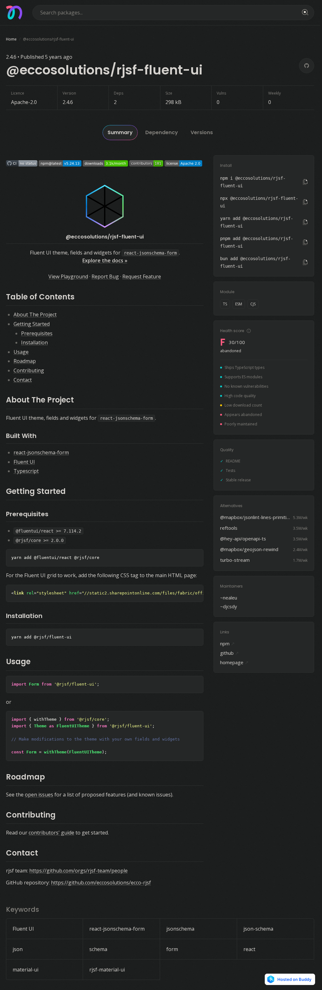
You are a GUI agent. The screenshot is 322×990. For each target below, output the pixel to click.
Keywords (22, 909)
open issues (39, 794)
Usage (21, 351)
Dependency (161, 132)
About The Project (35, 314)
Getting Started (32, 323)
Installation (34, 342)
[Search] (304, 12)
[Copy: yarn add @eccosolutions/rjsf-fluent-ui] (305, 222)
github (229, 653)
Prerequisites (37, 333)
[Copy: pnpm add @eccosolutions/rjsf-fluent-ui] (305, 242)
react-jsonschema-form (41, 452)
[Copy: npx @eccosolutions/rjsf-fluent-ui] (305, 202)
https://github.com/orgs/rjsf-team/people (78, 870)
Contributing (29, 370)
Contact (23, 379)
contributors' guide (51, 832)
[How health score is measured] (249, 331)
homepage (234, 662)
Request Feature (141, 276)
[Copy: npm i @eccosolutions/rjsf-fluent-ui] (305, 182)
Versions (202, 132)
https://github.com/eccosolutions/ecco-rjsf (101, 882)
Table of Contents (40, 297)
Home (11, 39)
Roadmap (25, 361)
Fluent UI (24, 461)
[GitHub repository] (306, 65)
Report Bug (105, 276)
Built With (21, 435)
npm (227, 643)
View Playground (68, 276)
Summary (120, 132)
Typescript (26, 471)
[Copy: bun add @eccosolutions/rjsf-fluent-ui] (305, 262)
